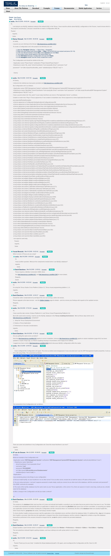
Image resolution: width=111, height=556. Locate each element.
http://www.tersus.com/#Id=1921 (46, 44)
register (102, 3)
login (108, 3)
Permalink (33, 21)
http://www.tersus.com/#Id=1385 (48, 274)
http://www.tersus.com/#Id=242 (27, 274)
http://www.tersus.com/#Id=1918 (39, 343)
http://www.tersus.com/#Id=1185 (53, 83)
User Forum (17, 17)
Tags (86, 5)
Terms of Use (50, 553)
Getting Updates (44, 300)
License (57, 553)
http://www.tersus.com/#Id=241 (68, 338)
